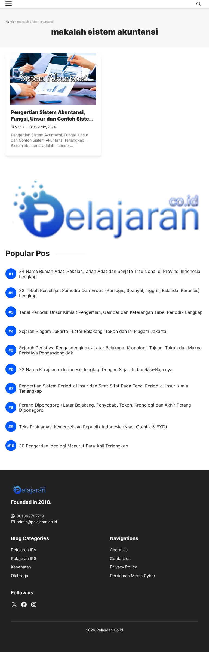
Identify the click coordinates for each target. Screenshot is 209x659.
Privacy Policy (123, 567)
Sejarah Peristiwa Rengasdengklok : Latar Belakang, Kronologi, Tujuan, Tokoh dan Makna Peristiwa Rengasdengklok (110, 350)
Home (9, 21)
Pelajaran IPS (23, 558)
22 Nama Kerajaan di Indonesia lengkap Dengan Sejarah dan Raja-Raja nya (96, 369)
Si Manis (17, 127)
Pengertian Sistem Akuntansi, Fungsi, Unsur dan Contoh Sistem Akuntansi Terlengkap (52, 118)
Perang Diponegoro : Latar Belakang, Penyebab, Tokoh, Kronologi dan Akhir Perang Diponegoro (105, 407)
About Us (119, 549)
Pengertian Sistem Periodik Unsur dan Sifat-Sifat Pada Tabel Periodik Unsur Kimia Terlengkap (103, 388)
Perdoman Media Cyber (132, 575)
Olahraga (19, 575)
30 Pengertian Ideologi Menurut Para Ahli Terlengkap (73, 446)
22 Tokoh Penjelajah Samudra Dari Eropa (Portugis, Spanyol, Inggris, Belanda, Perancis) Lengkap (109, 293)
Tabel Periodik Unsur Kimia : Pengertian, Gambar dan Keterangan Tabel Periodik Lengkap (111, 312)
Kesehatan (21, 567)
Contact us (120, 558)
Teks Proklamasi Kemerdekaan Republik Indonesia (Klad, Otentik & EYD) (93, 426)
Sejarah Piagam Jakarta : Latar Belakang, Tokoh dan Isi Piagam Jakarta (92, 331)
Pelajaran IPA (23, 549)
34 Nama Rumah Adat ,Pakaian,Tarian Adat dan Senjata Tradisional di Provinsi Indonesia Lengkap (109, 274)
